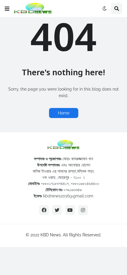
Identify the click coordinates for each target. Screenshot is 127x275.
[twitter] (57, 210)
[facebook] (44, 210)
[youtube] (70, 210)
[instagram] (83, 210)
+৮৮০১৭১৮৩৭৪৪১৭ (55, 183)
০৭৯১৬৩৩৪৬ (73, 189)
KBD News (50, 235)
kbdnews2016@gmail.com (68, 196)
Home (63, 113)
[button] (7, 9)
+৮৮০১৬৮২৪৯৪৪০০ (85, 183)
